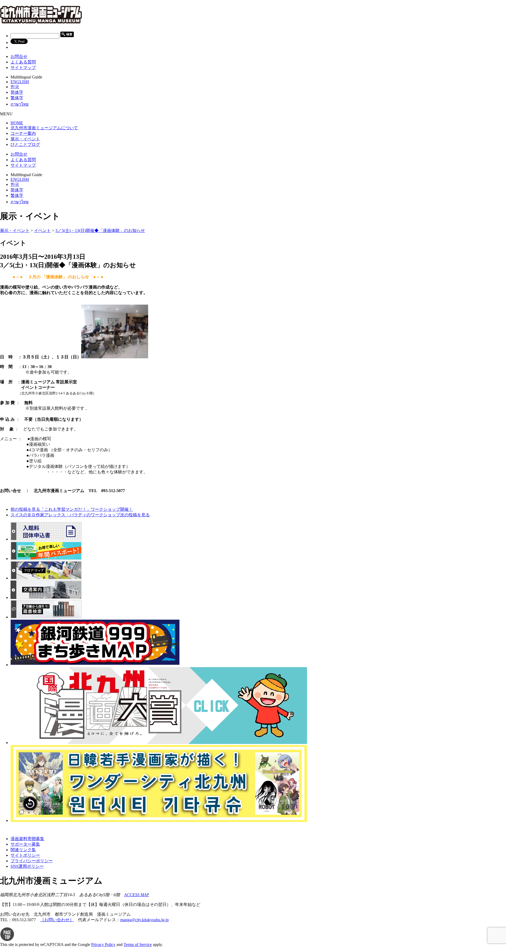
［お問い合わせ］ (57, 920)
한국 (15, 87)
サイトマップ (23, 67)
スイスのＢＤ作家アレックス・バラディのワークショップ (80, 515)
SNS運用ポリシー (27, 866)
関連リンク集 (23, 849)
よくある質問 (23, 62)
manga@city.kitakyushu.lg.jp (144, 920)
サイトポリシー (25, 855)
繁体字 (17, 98)
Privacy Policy (103, 944)
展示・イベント (15, 230)
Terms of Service (138, 944)
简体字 (17, 92)
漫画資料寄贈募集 (27, 838)
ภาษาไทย (19, 104)
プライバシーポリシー (32, 861)
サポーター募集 (25, 844)
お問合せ (19, 56)
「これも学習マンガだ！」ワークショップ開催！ (72, 509)
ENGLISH (20, 82)
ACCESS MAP (136, 895)
